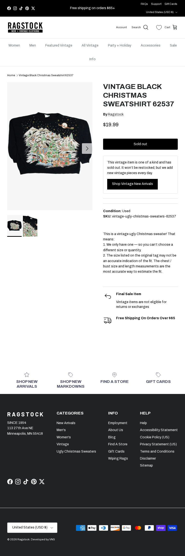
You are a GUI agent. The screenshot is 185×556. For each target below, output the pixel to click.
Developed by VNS (43, 539)
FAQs (144, 3)
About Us (115, 430)
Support (156, 3)
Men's (61, 430)
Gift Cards (171, 3)
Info (92, 59)
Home (11, 75)
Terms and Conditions (157, 451)
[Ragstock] (25, 27)
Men (32, 45)
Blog (112, 437)
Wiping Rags (118, 458)
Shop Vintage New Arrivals (132, 184)
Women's (64, 437)
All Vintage (90, 45)
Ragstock (116, 114)
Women (14, 45)
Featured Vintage (58, 45)
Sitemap (146, 465)
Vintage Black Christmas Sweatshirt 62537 (46, 75)
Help (143, 423)
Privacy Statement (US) (158, 444)
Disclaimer (148, 458)
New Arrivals (66, 423)
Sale (173, 45)
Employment (117, 423)
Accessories (150, 45)
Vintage (63, 444)
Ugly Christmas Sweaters (76, 451)
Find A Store (117, 444)
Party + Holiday (119, 45)
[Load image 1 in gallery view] (49, 146)
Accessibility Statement (159, 430)
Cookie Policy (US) (154, 437)
